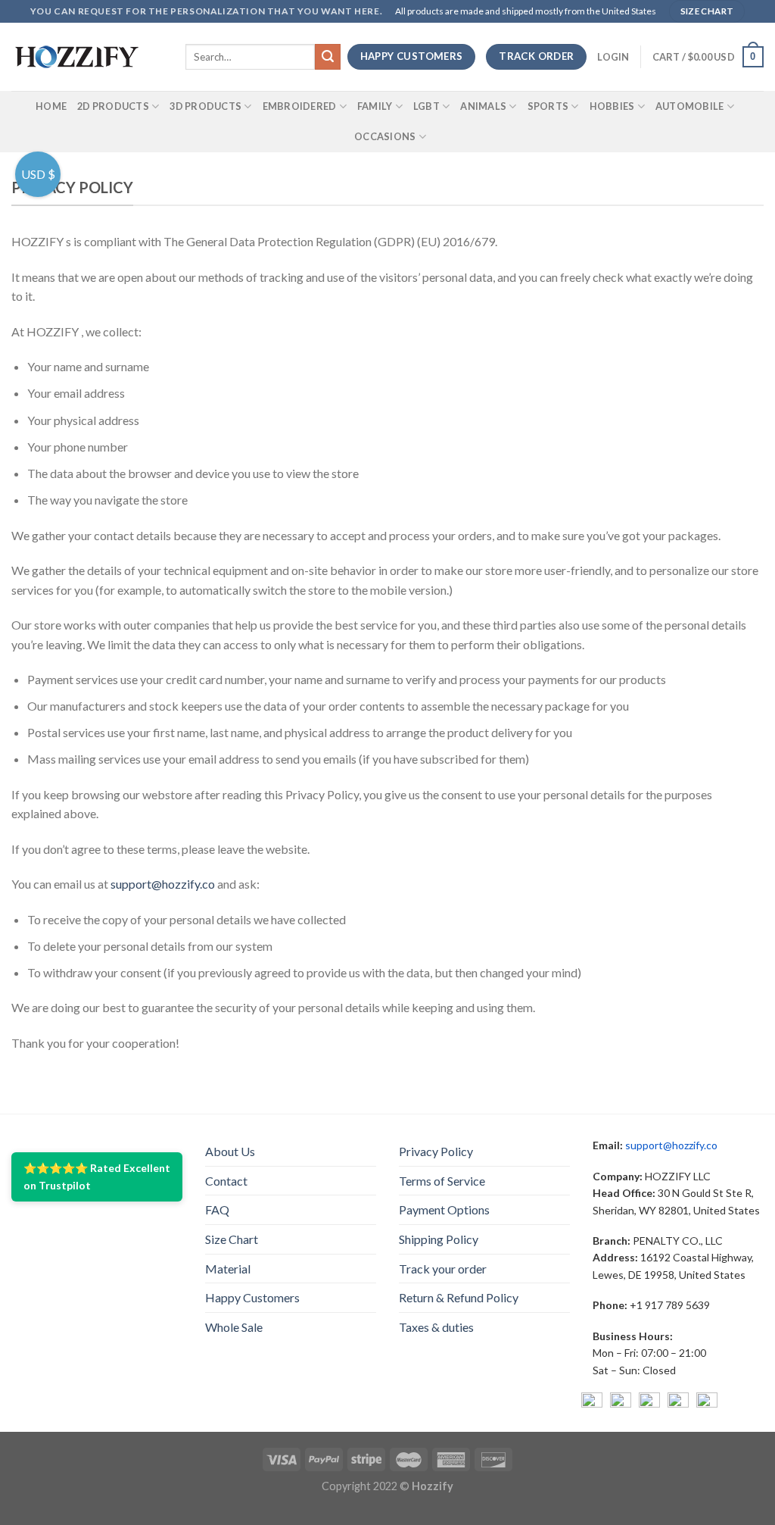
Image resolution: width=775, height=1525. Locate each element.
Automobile (689, 106)
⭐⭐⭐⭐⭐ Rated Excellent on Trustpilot (96, 1176)
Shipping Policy (438, 1239)
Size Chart (231, 1239)
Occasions (385, 136)
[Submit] (328, 57)
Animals (483, 106)
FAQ (217, 1209)
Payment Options (444, 1209)
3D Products (205, 106)
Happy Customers (252, 1297)
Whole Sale (234, 1327)
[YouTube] (649, 1403)
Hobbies (612, 106)
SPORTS (548, 106)
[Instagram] (620, 1403)
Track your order (443, 1268)
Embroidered (300, 106)
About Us (230, 1151)
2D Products (113, 106)
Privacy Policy (436, 1151)
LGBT (426, 106)
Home (51, 106)
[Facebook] (591, 1403)
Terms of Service (442, 1180)
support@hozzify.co (162, 884)
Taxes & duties (436, 1327)
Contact (226, 1180)
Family (375, 106)
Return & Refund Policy (458, 1297)
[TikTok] (706, 1403)
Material (228, 1268)
